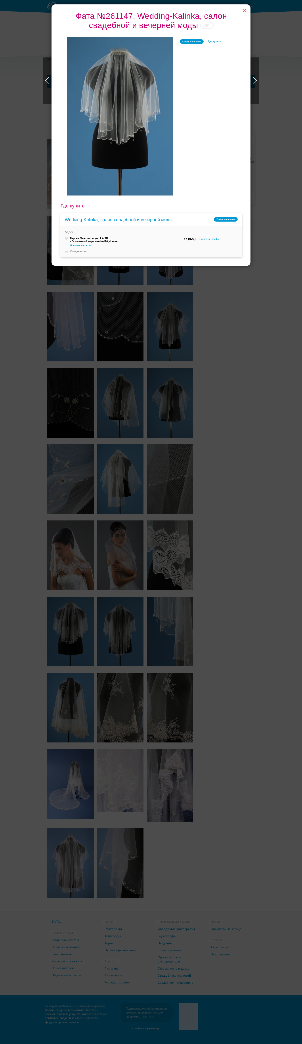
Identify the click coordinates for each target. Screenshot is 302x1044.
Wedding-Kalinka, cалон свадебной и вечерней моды (118, 219)
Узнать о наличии (191, 41)
